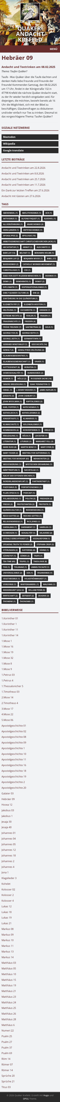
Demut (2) (39, 281)
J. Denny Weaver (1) (26, 390)
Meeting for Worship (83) (16, 458)
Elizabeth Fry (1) (11, 304)
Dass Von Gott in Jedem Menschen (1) (22, 275)
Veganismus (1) (44, 573)
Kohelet (6, 883)
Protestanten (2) (25, 504)
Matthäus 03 (9, 962)
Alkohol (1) (50, 218)
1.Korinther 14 (10, 635)
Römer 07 (7, 1064)
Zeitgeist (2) (28, 595)
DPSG (26, 1098)
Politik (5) (30, 498)
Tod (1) (6, 567)
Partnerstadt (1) (41, 481)
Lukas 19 (7, 917)
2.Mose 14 (7, 697)
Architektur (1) (11, 247)
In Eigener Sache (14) (41, 378)
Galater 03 (8, 793)
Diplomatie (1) (10, 287)
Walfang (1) (49, 584)
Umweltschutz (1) (40, 567)
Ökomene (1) (9, 601)
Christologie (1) (11, 270)
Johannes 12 (9, 850)
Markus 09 (8, 934)
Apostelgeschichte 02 (14, 731)
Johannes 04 (9, 838)
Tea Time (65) (9, 561)
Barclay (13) (9, 253)
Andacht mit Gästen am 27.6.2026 (21, 196)
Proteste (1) (45, 504)
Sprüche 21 (8, 1081)
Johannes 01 (9, 833)
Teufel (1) (24, 561)
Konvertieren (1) (31, 430)
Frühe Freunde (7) (12, 327)
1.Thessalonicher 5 (12, 686)
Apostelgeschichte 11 (14, 759)
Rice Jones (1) (33, 521)
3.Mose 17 (7, 708)
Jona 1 (5, 872)
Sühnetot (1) (9, 555)
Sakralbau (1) (10, 527)
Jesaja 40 (7, 827)
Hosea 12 (7, 804)
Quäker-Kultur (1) (12, 510)
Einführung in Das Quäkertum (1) (20, 298)
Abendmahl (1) (10, 213)
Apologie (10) (29, 235)
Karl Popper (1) (11, 407)
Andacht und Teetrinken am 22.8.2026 (23, 168)
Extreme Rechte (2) (12, 315)
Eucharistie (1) (27, 310)
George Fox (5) (10, 333)
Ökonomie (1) (26, 601)
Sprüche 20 (8, 1075)
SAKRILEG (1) (45, 527)
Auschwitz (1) (43, 247)
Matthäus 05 (9, 968)
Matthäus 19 (9, 985)
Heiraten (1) (30, 367)
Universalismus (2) (12, 573)
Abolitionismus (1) (31, 213)
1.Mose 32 (7, 658)
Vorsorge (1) (9, 584)
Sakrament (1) (28, 527)
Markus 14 (8, 957)
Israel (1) (7, 390)
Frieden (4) (30, 321)
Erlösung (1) (9, 310)
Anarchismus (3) (35, 224)
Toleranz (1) (20, 567)
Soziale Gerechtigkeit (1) (15, 538)
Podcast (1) (29, 493)
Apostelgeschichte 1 (13, 748)
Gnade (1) (39, 361)
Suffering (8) (28, 550)
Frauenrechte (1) (11, 321)
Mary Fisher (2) (10, 453)
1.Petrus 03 (8, 674)
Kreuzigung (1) (10, 435)
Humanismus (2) (35, 373)
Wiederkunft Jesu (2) (13, 590)
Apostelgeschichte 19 (14, 776)
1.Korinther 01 (10, 618)
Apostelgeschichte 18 (14, 771)
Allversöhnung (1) (13, 224)
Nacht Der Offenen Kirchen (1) (19, 475)
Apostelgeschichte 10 (14, 754)
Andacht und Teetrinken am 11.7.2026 (23, 184)
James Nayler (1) (48, 390)
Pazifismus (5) (10, 487)
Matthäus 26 (9, 1013)
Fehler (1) (31, 315)
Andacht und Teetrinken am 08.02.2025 (28, 67)
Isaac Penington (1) (40, 384)
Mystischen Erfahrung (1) (39, 464)
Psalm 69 (7, 1053)
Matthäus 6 (8, 1025)
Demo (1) (7, 281)
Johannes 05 (9, 844)
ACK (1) (48, 213)
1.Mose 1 (7, 641)
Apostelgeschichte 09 (14, 742)
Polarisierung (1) (12, 498)
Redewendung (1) (35, 510)
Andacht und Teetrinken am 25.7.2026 (23, 179)
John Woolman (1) (12, 401)
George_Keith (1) (11, 338)
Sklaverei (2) (46, 533)
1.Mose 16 (7, 646)
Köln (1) (26, 435)
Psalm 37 (7, 1047)
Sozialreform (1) (41, 538)
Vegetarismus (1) (11, 578)
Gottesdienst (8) (11, 367)
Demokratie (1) (23, 281)
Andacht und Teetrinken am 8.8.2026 (23, 173)
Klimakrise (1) (30, 418)
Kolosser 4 (8, 900)
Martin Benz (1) (28, 447)
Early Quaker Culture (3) (16, 293)
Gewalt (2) (8, 350)
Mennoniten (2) (41, 458)
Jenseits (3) (8, 395)
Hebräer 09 (8, 799)
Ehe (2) (36, 293)
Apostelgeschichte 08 (14, 737)
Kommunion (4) (11, 430)
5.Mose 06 (7, 720)
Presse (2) (8, 504)
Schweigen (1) (10, 533)
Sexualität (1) (28, 533)
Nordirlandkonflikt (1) (15, 481)
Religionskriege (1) (13, 521)
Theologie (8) (40, 561)
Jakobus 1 (7, 816)
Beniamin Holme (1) (44, 253)
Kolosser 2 (8, 895)
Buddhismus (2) (10, 264)
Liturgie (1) (25, 441)
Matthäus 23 (9, 996)
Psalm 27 (7, 1042)
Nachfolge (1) (31, 470)
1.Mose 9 (7, 669)
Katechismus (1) (31, 407)
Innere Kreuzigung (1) (14, 384)
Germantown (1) (32, 338)
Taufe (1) (38, 555)
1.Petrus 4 (7, 680)
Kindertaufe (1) (11, 418)
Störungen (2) (10, 550)
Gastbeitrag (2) (33, 327)
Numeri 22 (8, 1030)
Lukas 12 (7, 906)
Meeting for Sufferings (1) (36, 453)
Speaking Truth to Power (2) (17, 544)
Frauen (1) (45, 315)
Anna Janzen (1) (11, 230)
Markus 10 (8, 940)
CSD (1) (27, 270)
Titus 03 (6, 1087)
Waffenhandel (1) (29, 584)
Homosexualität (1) (13, 373)
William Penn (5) (36, 590)
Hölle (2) (21, 378)
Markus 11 (8, 946)
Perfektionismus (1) (31, 487)
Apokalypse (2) (10, 235)
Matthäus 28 (9, 1019)
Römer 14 (7, 1070)
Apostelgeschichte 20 (14, 787)
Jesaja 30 (7, 821)
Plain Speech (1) (11, 493)
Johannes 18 (9, 855)
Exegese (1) (45, 310)
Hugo (46, 1095)
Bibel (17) (51, 258)
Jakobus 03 (8, 810)
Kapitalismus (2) (34, 401)
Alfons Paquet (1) (30, 218)
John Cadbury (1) (26, 395)
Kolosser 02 (8, 889)
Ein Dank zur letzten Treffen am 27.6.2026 (25, 190)
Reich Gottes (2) (11, 516)
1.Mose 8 (7, 663)
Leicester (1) (41, 435)
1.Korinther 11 (10, 629)
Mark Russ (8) (9, 447)
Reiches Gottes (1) (32, 516)
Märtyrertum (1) (11, 470)
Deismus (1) (50, 275)
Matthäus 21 (9, 991)
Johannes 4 (8, 867)
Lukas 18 (7, 912)
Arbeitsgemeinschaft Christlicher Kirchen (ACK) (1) (29, 241)
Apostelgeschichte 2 (13, 782)
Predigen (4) (46, 498)
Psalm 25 (7, 1036)
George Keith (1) (30, 333)
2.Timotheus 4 (10, 703)
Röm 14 (6, 1059)
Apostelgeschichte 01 (14, 725)
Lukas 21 (7, 923)
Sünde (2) (25, 555)
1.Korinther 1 (9, 624)
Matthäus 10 (9, 974)
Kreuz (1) (48, 430)
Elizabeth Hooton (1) (35, 304)
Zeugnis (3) (43, 595)
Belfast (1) (25, 253)
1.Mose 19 (7, 652)
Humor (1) (8, 378)
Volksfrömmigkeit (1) (35, 578)
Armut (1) (27, 247)
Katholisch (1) (10, 413)
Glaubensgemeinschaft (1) (16, 361)
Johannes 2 (8, 861)
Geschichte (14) (39, 344)
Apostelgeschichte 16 (14, 765)
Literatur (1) (9, 441)
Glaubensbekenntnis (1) (15, 355)
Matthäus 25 (9, 1008)
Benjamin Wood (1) (33, 258)
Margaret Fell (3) (44, 441)
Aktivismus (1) (10, 218)
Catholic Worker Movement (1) (39, 264)
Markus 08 (8, 929)
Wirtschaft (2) (10, 595)
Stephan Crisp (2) (45, 544)
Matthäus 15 (9, 980)
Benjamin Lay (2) (11, 258)
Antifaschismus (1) (32, 230)
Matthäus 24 (9, 1002)
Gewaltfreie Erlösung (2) (31, 350)
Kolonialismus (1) (32, 424)
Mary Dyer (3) (47, 447)
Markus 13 (8, 951)
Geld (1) (49, 327)
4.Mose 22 (7, 714)
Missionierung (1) (12, 464)
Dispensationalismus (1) (34, 287)
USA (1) (29, 573)
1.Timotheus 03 (10, 691)
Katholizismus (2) (31, 413)
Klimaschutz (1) (11, 424)
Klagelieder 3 (9, 878)
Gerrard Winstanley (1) (15, 344)
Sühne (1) (44, 550)
